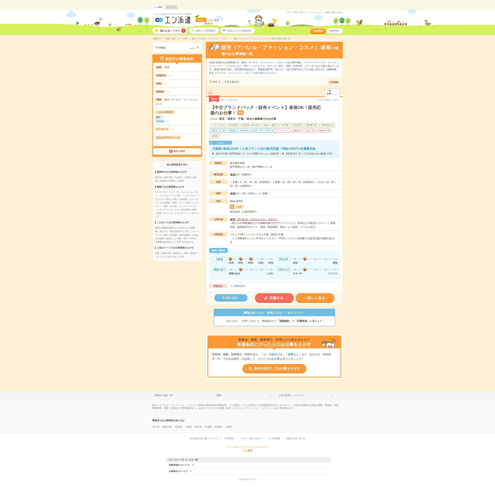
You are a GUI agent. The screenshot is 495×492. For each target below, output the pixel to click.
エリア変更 (213, 20)
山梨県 (181, 181)
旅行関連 (185, 209)
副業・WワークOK (186, 238)
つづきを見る (307, 227)
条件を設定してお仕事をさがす (277, 368)
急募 (157, 253)
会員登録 (318, 30)
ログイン (335, 30)
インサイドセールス (169, 209)
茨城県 (163, 181)
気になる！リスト (172, 30)
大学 (182, 256)
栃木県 (198, 426)
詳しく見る (316, 298)
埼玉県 (178, 177)
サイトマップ (315, 12)
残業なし (170, 238)
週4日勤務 (184, 235)
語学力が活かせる (185, 242)
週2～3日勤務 (170, 235)
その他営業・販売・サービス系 (174, 203)
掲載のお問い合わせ (334, 12)
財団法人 (177, 253)
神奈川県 (168, 177)
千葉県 (187, 177)
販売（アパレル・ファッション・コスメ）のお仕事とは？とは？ (243, 73)
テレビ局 (166, 256)
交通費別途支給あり (164, 242)
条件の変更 (179, 151)
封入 (175, 256)
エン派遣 (158, 7)
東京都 (158, 177)
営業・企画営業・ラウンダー (301, 66)
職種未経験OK (169, 228)
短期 (157, 228)
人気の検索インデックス (291, 395)
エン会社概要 (273, 438)
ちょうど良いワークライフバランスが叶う (173, 14)
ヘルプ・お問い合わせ (295, 12)
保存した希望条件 (206, 30)
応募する (276, 298)
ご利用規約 (229, 438)
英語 (186, 253)
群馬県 (172, 181)
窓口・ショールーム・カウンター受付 (263, 66)
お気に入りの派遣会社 (239, 30)
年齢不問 (166, 253)
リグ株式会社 (237, 285)
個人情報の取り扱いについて (204, 438)
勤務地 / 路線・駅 (164, 395)
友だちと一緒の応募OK (171, 231)
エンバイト (171, 7)
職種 (219, 395)
